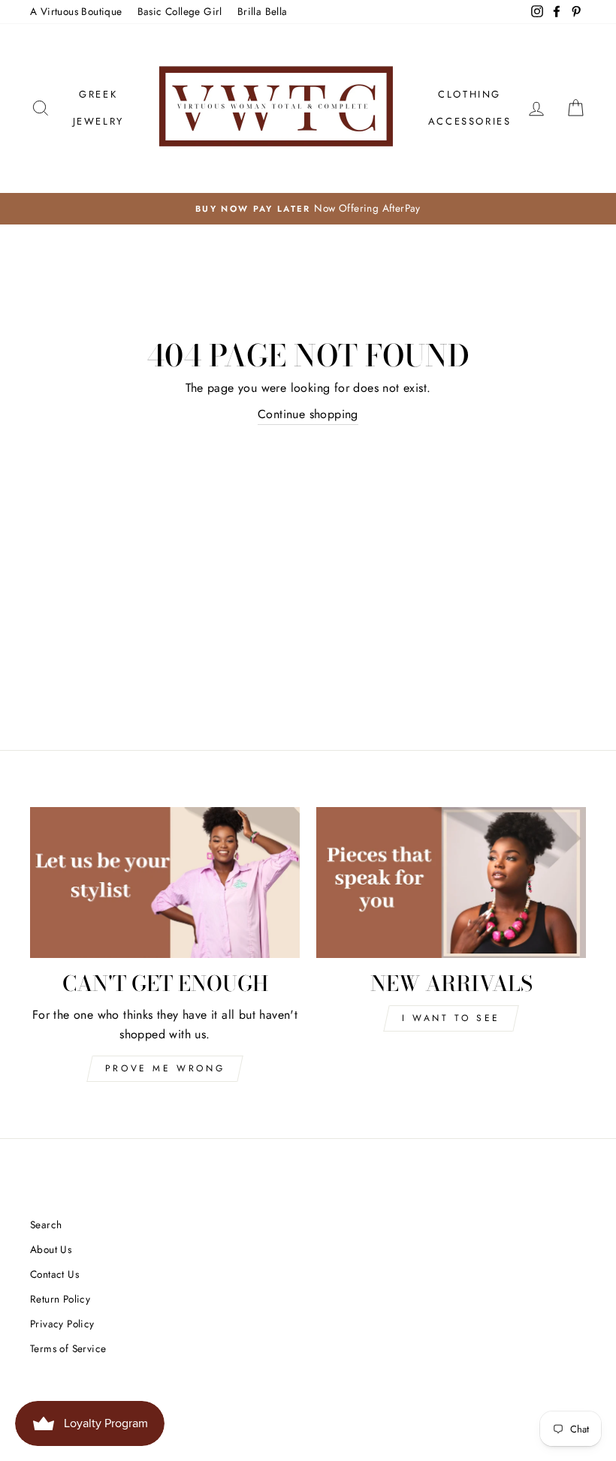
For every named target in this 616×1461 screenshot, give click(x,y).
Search (46, 1224)
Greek (98, 94)
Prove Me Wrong (165, 1068)
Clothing (469, 94)
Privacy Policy (62, 1323)
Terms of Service (68, 1348)
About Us (50, 1249)
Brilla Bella (262, 11)
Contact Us (54, 1274)
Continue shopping (308, 414)
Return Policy (60, 1298)
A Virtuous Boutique (76, 11)
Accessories (470, 121)
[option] (308, 208)
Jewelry (98, 121)
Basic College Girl (179, 11)
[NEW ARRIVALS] (451, 883)
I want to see (451, 1018)
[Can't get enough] (165, 883)
